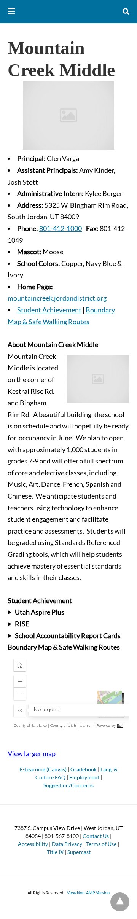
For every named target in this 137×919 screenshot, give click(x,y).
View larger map (32, 753)
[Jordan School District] (69, 11)
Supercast (79, 852)
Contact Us (96, 836)
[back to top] (119, 901)
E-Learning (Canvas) (43, 769)
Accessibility (33, 844)
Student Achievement (49, 310)
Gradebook (83, 769)
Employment (84, 777)
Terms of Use (101, 844)
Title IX (55, 852)
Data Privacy (67, 844)
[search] (126, 11)
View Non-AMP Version (88, 892)
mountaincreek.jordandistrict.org (57, 298)
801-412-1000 (60, 228)
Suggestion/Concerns (68, 785)
